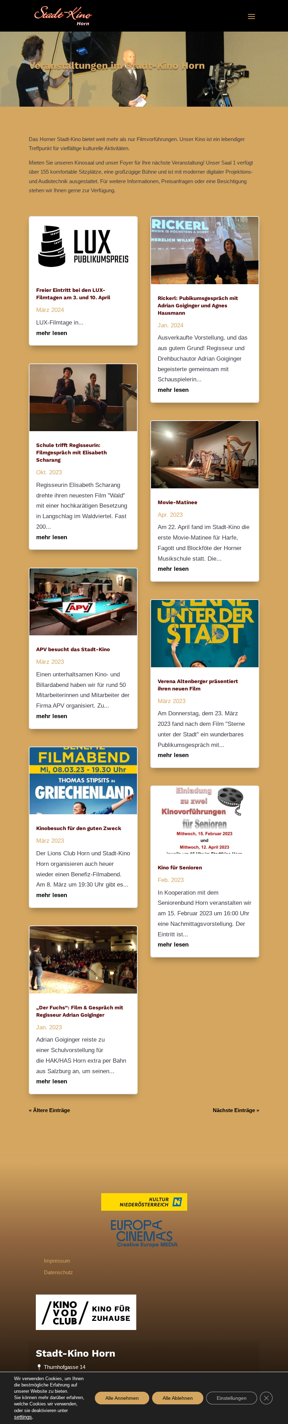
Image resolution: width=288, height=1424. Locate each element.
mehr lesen (51, 333)
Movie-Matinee (177, 502)
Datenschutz (58, 1272)
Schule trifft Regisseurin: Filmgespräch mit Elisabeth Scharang (71, 452)
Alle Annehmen (122, 1398)
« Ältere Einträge (49, 1110)
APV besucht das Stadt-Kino (73, 649)
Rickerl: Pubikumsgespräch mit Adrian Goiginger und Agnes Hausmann (198, 305)
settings (23, 1417)
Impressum (57, 1261)
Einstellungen (232, 1398)
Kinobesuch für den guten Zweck (78, 828)
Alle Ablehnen (178, 1398)
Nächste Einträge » (236, 1110)
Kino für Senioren (180, 867)
